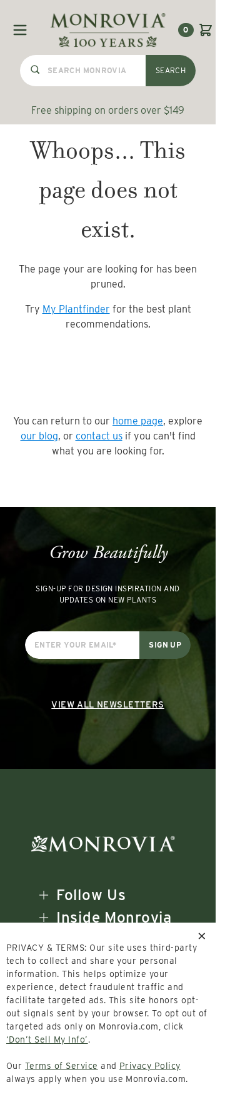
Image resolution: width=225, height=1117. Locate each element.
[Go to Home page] (108, 30)
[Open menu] (20, 30)
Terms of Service (61, 1066)
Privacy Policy (150, 1066)
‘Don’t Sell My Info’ (47, 1039)
